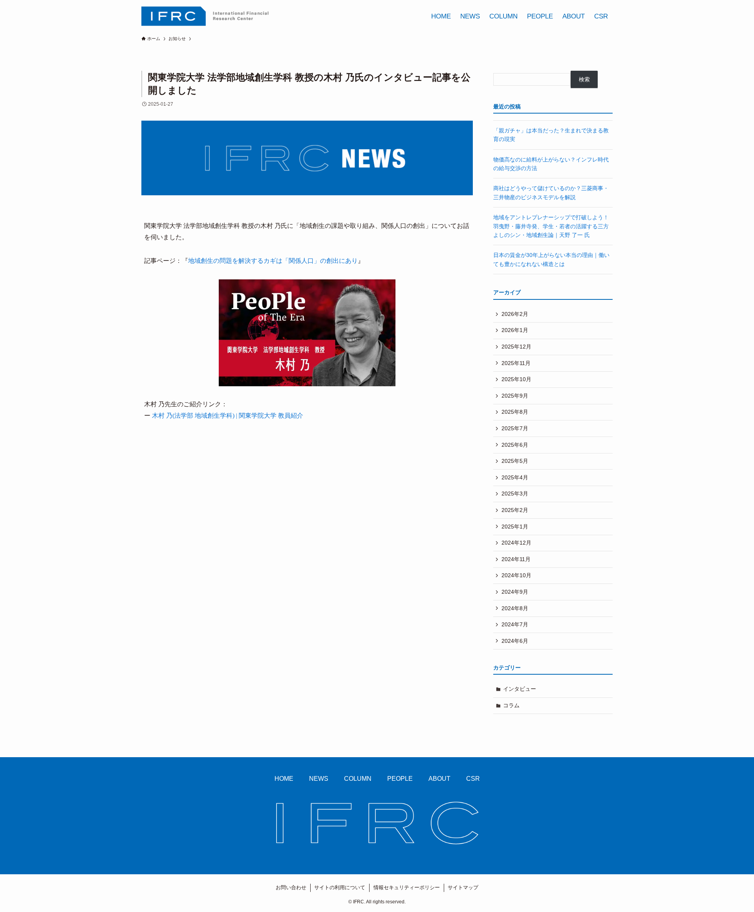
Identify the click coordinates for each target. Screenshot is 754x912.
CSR (473, 778)
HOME (284, 778)
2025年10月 (516, 379)
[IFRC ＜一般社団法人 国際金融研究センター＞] (205, 16)
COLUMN (358, 778)
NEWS (318, 778)
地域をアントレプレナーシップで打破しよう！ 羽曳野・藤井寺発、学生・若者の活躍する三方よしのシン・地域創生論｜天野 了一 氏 (551, 226)
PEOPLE (400, 778)
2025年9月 (514, 396)
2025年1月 (514, 526)
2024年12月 (516, 542)
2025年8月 (514, 412)
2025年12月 (516, 346)
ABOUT (439, 778)
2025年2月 (514, 510)
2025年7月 (514, 428)
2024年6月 (514, 641)
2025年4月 (514, 477)
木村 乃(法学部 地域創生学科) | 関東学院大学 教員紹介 (227, 415)
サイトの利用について (339, 887)
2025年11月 (516, 363)
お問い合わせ (291, 887)
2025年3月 (514, 493)
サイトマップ (463, 887)
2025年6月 (514, 445)
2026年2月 (514, 314)
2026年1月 (514, 330)
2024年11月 (516, 559)
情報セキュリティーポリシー (406, 887)
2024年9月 (514, 592)
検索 (584, 79)
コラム (511, 705)
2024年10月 (516, 575)
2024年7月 (514, 624)
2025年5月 (514, 461)
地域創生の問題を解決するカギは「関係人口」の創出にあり (273, 260)
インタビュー (519, 689)
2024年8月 (514, 608)
